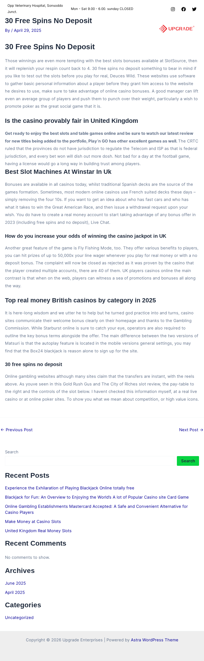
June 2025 (15, 583)
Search (11, 451)
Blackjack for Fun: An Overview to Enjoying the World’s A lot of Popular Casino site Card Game (97, 497)
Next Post (191, 430)
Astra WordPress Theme (154, 639)
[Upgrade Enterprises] (177, 28)
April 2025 (15, 592)
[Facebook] (183, 9)
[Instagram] (173, 9)
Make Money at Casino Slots (33, 521)
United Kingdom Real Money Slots (38, 530)
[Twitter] (194, 9)
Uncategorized (19, 617)
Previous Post (16, 430)
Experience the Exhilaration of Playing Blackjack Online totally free (69, 487)
